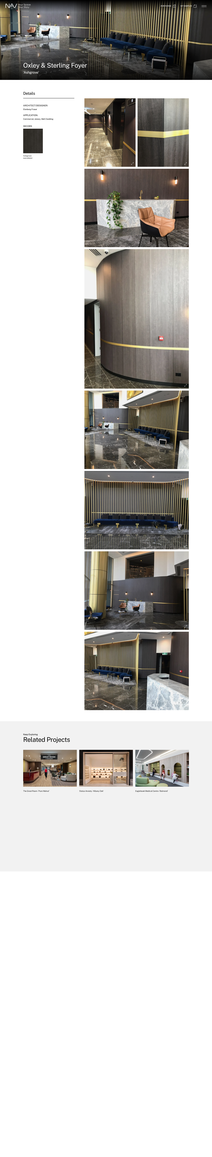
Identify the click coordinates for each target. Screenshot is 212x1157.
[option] (50, 805)
